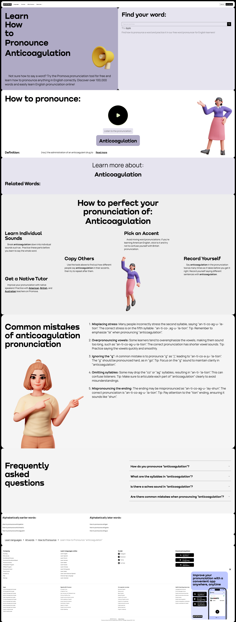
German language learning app (9, 603)
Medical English (121, 595)
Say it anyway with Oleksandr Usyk (68, 593)
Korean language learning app (9, 607)
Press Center (6, 571)
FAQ (4, 575)
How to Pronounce (47, 539)
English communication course (67, 597)
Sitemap (5, 578)
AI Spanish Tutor (64, 591)
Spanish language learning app (9, 595)
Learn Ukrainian (64, 578)
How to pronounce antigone (99, 527)
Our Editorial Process (8, 558)
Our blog (5, 553)
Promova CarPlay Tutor (65, 595)
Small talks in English (65, 603)
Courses (23, 4)
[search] (229, 24)
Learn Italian (64, 562)
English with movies (122, 597)
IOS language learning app (8, 591)
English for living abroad (123, 601)
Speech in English (64, 605)
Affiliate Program (7, 567)
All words (29, 539)
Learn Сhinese (64, 567)
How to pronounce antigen (99, 524)
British (43, 288)
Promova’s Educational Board (10, 560)
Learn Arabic (64, 571)
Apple (128, 28)
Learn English (64, 553)
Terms (119, 618)
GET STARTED (229, 4)
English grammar (121, 605)
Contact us (6, 573)
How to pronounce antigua (99, 531)
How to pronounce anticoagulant (13, 531)
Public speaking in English (66, 599)
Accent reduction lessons (66, 601)
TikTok (122, 560)
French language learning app (9, 601)
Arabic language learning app (9, 597)
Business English (121, 589)
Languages (16, 4)
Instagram (123, 554)
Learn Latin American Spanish (68, 573)
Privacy (122, 618)
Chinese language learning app (9, 599)
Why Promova (31, 4)
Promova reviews (7, 562)
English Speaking (64, 609)
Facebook (122, 557)
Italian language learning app (9, 605)
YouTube (122, 563)
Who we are (6, 556)
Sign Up (222, 4)
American (34, 288)
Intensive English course (123, 599)
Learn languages (13, 539)
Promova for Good (7, 569)
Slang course (121, 591)
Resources (39, 4)
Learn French (64, 558)
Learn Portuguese (65, 569)
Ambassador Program (8, 564)
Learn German (64, 560)
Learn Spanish (64, 556)
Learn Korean (64, 564)
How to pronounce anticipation (12, 524)
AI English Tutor (64, 589)
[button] (180, 466)
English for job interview (66, 607)
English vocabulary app (8, 609)
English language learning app (9, 593)
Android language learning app (9, 589)
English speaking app (7, 611)
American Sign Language (67, 575)
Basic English (121, 593)
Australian (10, 291)
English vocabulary (122, 609)
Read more (101, 152)
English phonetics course (123, 603)
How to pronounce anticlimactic (13, 527)
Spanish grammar (121, 607)
